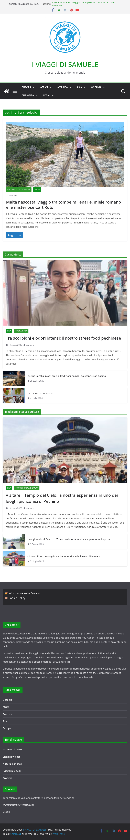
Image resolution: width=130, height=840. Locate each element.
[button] (33, 87)
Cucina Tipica (21, 331)
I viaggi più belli (12, 770)
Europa (26, 87)
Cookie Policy (16, 598)
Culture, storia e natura (18, 189)
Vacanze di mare (12, 749)
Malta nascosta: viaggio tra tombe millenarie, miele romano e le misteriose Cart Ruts (63, 204)
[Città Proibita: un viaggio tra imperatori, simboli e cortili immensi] (14, 558)
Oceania (96, 87)
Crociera (7, 778)
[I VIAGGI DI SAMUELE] (7, 91)
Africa (44, 87)
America (62, 87)
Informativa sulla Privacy (24, 593)
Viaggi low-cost (11, 756)
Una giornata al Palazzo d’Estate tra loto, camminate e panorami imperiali (69, 539)
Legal (46, 95)
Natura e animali (12, 763)
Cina (9, 331)
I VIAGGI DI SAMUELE (65, 64)
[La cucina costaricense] (14, 395)
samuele (13, 195)
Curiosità (28, 95)
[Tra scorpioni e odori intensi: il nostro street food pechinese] (65, 293)
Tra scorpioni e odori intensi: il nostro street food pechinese (63, 338)
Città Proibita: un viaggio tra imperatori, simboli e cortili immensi (64, 556)
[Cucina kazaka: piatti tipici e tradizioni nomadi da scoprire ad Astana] (14, 378)
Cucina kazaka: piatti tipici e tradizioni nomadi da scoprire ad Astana (66, 376)
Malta (37, 189)
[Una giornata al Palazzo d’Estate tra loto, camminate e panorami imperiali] (14, 541)
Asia (79, 87)
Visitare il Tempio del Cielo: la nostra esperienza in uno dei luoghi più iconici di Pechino (62, 498)
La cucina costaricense (40, 393)
